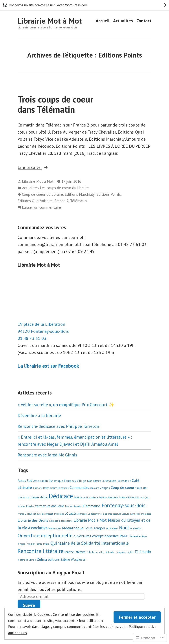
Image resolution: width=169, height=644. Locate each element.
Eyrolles (30, 506)
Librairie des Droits (33, 520)
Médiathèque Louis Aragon (83, 527)
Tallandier (110, 552)
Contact (143, 20)
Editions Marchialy (80, 194)
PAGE (124, 535)
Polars (46, 543)
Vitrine (32, 559)
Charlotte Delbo (41, 488)
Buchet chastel (109, 480)
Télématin (78, 200)
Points (39, 543)
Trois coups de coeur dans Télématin (55, 104)
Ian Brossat (47, 513)
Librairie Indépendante (60, 520)
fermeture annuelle (49, 506)
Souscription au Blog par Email (51, 572)
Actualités (123, 20)
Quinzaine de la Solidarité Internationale (89, 543)
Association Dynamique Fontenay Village (59, 481)
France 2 (61, 200)
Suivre (29, 605)
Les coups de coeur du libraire (64, 187)
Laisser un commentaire (41, 207)
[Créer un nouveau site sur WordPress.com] (84, 5)
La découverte (94, 513)
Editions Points (108, 194)
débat (44, 497)
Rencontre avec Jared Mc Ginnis (47, 455)
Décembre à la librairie (39, 415)
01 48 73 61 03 (32, 338)
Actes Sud (25, 480)
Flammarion (92, 506)
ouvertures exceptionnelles (96, 535)
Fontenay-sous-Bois (123, 505)
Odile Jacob (135, 528)
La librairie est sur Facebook (48, 366)
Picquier (30, 543)
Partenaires (135, 536)
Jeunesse (82, 513)
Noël (124, 527)
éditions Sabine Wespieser (66, 559)
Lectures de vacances (140, 513)
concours (94, 488)
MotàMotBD (55, 528)
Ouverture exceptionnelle (45, 535)
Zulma (42, 559)
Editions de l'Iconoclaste (86, 497)
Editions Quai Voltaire (35, 200)
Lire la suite (30, 167)
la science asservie (112, 513)
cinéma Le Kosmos (59, 488)
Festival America (73, 506)
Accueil (103, 20)
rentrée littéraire (75, 552)
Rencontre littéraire (40, 551)
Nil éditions (112, 528)
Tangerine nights (124, 552)
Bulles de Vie (124, 480)
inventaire (59, 513)
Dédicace (61, 496)
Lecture (125, 513)
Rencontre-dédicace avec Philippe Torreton (58, 426)
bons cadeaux (94, 480)
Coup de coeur (122, 487)
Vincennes (23, 559)
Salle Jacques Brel (96, 552)
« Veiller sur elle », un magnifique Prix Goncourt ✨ (66, 405)
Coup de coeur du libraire (42, 194)
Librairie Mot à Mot (50, 21)
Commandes (79, 487)
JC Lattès (71, 514)
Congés (105, 488)
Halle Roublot (33, 513)
